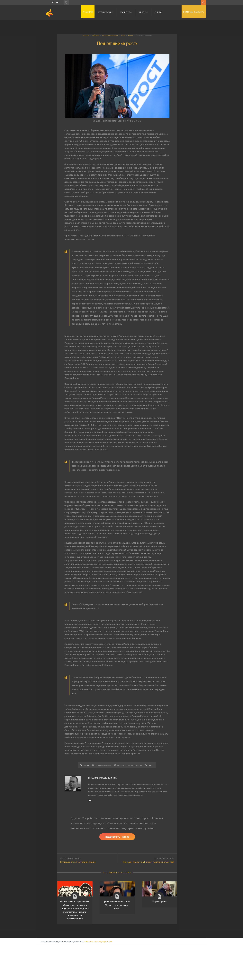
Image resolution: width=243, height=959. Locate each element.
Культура (126, 12)
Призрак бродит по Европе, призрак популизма (148, 861)
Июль (130, 35)
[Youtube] (52, 2)
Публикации (105, 12)
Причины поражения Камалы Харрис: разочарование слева (117, 905)
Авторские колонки (110, 35)
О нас (158, 12)
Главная (88, 12)
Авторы (143, 12)
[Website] (90, 800)
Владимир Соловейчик (102, 778)
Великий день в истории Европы (77, 861)
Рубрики (95, 35)
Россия (139, 765)
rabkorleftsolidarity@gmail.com (98, 941)
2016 (123, 35)
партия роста (130, 765)
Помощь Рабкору (193, 12)
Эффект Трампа (159, 901)
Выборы (120, 765)
